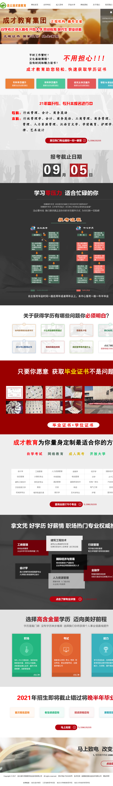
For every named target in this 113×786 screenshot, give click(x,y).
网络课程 (84, 5)
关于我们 (96, 5)
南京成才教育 (36, 783)
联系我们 (108, 5)
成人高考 (59, 5)
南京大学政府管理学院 (82, 783)
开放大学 (71, 5)
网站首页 (34, 5)
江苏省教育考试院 (49, 783)
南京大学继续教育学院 (64, 783)
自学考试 (47, 5)
